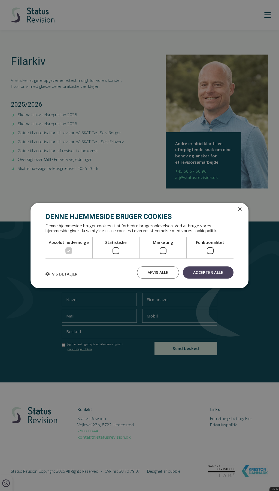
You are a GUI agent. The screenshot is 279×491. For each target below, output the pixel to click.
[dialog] (139, 245)
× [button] (240, 209)
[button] (61, 274)
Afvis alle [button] (158, 272)
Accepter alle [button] (208, 272)
